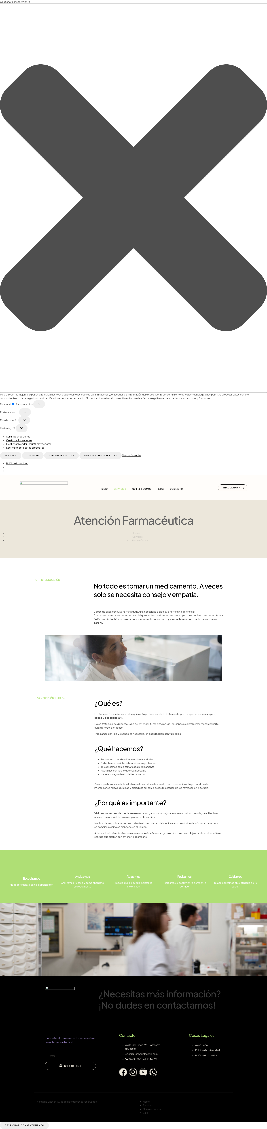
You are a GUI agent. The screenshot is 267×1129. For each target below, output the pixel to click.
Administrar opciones (18, 436)
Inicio (104, 489)
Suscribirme (72, 1066)
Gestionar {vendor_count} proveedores (28, 444)
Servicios (120, 489)
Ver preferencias (61, 455)
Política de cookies (17, 463)
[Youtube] (143, 1072)
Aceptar (11, 455)
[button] (133, 198)
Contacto (176, 489)
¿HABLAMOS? (231, 487)
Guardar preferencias (100, 455)
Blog (161, 489)
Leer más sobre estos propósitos (25, 447)
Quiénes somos (141, 489)
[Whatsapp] (153, 1072)
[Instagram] (133, 1072)
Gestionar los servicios (19, 440)
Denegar (33, 455)
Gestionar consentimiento (24, 1125)
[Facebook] (123, 1072)
